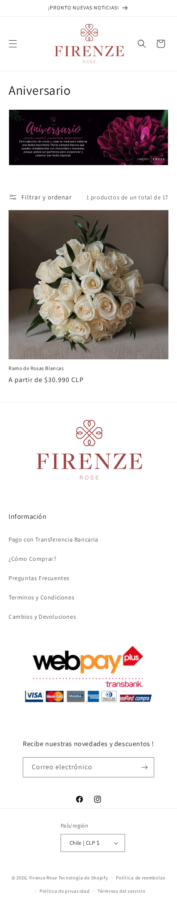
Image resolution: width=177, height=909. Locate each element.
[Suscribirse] (144, 767)
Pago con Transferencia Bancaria (53, 539)
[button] (12, 43)
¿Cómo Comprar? (32, 559)
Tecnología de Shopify (83, 878)
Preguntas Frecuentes (39, 578)
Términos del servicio (122, 891)
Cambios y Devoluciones (42, 616)
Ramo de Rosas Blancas (36, 368)
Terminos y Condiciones (41, 597)
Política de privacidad (64, 891)
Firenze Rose (43, 878)
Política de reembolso (140, 878)
